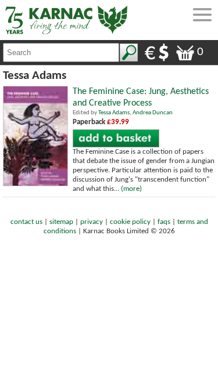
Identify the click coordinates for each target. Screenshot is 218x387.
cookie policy (130, 222)
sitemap (61, 222)
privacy (91, 222)
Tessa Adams (114, 113)
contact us (26, 222)
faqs (164, 222)
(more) (131, 189)
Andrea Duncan (153, 113)
